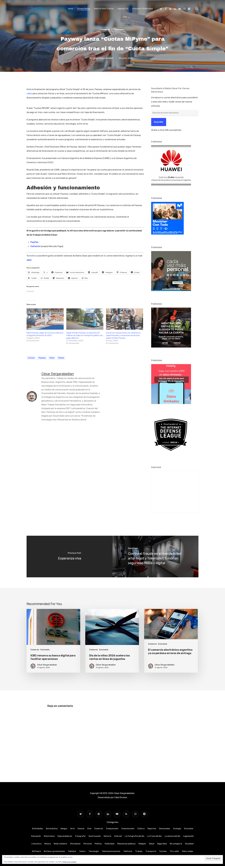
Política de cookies (69, 862)
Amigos (64, 829)
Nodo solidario (60, 844)
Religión (142, 844)
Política (98, 844)
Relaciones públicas (126, 844)
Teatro (82, 851)
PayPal (34, 242)
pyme (51, 358)
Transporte (150, 851)
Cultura (141, 829)
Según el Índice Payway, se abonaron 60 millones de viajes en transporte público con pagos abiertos (84, 335)
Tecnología (94, 851)
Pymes (61, 358)
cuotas (31, 358)
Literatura (36, 844)
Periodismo (75, 844)
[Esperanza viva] (70, 556)
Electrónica (49, 836)
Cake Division (120, 797)
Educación (36, 836)
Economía (120, 29)
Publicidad (109, 844)
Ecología (177, 829)
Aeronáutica (52, 829)
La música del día (172, 836)
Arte (72, 829)
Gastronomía (95, 836)
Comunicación (127, 829)
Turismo (163, 851)
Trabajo (138, 851)
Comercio (105, 29)
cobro (29, 93)
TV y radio (174, 851)
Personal (87, 844)
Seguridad (162, 844)
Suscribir (158, 122)
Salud (151, 844)
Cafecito (35, 246)
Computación (112, 829)
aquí (29, 260)
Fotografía (80, 836)
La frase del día (154, 836)
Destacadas (164, 829)
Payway (42, 358)
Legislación (188, 836)
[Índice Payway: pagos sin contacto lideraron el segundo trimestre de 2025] (45, 319)
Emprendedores (65, 836)
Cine (89, 829)
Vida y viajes (187, 851)
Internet (118, 836)
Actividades (37, 829)
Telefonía (127, 851)
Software (36, 851)
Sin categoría (176, 844)
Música (47, 844)
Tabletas (72, 851)
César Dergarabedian (103, 58)
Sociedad (189, 844)
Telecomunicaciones (111, 851)
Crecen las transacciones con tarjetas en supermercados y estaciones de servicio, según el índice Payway (123, 335)
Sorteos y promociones (54, 851)
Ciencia (80, 829)
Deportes (152, 829)
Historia (107, 836)
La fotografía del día (134, 836)
